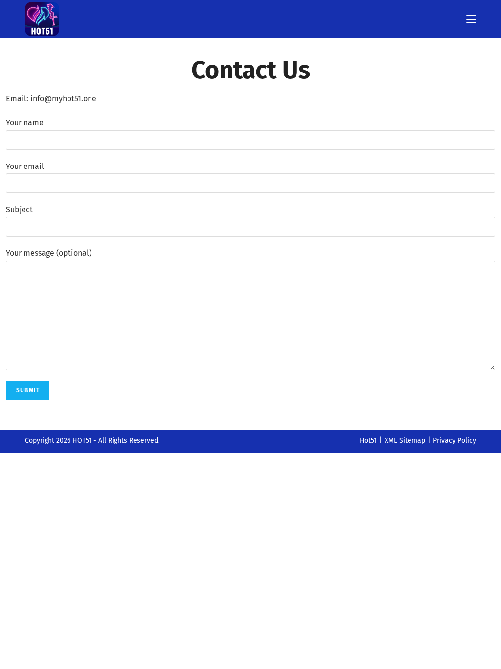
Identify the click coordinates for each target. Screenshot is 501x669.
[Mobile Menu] (471, 19)
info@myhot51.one (63, 98)
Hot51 (368, 440)
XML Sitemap (405, 440)
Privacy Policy (454, 440)
